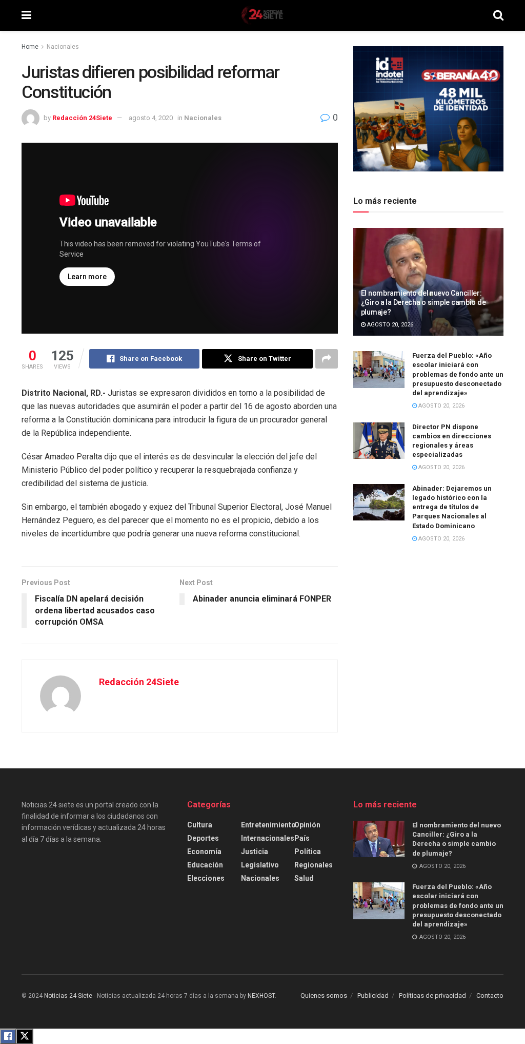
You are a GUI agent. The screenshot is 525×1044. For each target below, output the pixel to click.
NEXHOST (261, 995)
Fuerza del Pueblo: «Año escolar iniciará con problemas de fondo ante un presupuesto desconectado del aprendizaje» (457, 374)
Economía (204, 851)
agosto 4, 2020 (151, 118)
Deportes (203, 838)
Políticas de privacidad (432, 995)
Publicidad (373, 995)
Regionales (313, 865)
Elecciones (206, 878)
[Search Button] (498, 15)
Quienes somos (323, 995)
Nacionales (63, 46)
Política (307, 851)
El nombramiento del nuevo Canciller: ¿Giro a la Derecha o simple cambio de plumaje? (423, 302)
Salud (304, 878)
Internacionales (267, 838)
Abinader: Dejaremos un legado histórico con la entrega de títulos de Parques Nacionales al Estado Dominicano (452, 507)
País (302, 838)
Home (30, 46)
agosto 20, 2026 (389, 324)
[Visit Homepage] (262, 15)
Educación (205, 865)
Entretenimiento (268, 825)
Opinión (307, 825)
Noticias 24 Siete (68, 995)
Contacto (489, 995)
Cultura (199, 825)
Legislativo (260, 865)
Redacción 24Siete (82, 118)
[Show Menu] (26, 15)
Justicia (254, 851)
